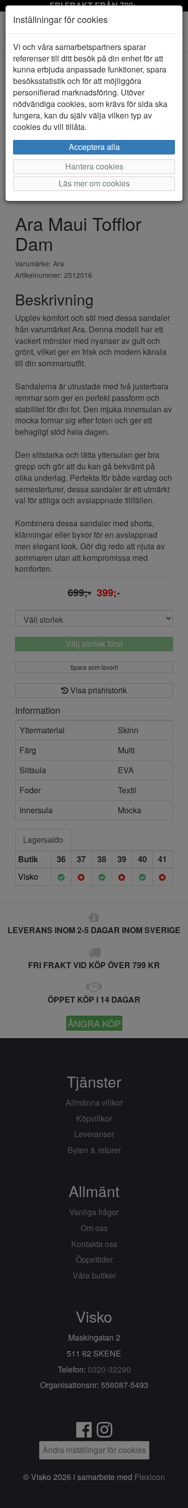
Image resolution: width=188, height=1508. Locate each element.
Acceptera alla (94, 146)
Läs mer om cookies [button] (94, 183)
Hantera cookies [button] (94, 166)
